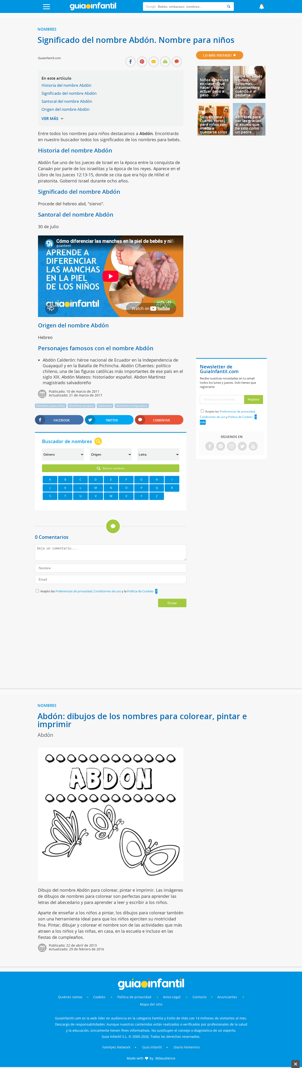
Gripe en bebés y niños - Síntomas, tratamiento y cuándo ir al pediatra (248, 86)
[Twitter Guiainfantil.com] (242, 446)
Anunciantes (227, 997)
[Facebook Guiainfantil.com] (209, 446)
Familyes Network (116, 1047)
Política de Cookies (140, 591)
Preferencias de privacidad (73, 591)
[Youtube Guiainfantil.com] (253, 446)
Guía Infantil (152, 1047)
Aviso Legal (171, 997)
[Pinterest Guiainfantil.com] (220, 446)
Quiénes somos (70, 997)
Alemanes (105, 406)
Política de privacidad (134, 997)
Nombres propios (81, 406)
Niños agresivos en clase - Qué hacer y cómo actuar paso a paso (214, 87)
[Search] (228, 6)
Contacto (199, 997)
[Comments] (176, 62)
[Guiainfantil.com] (93, 9)
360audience (165, 1058)
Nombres (47, 29)
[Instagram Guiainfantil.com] (231, 446)
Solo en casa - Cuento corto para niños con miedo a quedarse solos (213, 124)
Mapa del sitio (151, 1004)
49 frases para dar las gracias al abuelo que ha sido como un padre (248, 124)
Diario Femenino (187, 1047)
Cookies (99, 997)
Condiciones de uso (108, 591)
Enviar (172, 603)
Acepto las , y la (96, 591)
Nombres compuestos (131, 406)
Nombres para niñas (50, 406)
